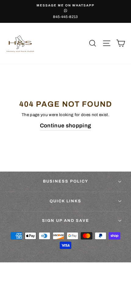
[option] (65, 11)
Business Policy (65, 181)
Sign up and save (65, 220)
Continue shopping (65, 125)
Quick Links (65, 201)
